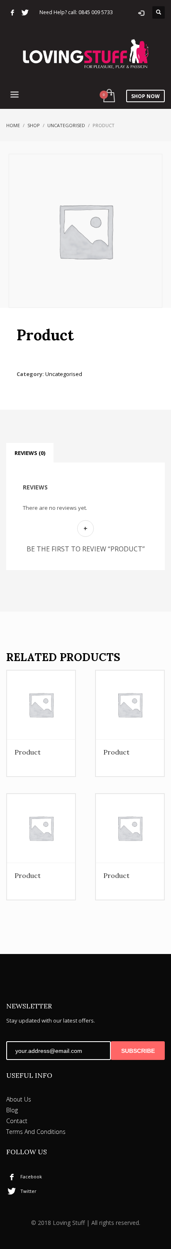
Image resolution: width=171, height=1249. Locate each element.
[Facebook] (12, 12)
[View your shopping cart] (108, 96)
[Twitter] (25, 12)
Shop (33, 125)
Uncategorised (66, 125)
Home (13, 125)
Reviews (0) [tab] (30, 453)
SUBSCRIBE (138, 1050)
